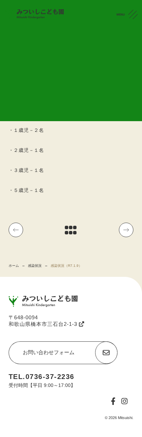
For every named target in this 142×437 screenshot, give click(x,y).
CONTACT (135, 51)
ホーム (14, 266)
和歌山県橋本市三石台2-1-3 (44, 324)
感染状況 (35, 266)
